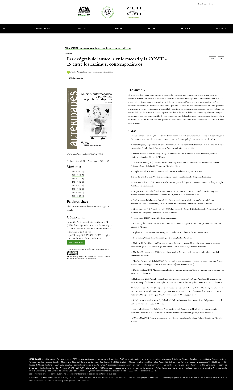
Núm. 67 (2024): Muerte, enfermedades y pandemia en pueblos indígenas (98, 48)
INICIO (5, 29)
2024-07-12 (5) (78, 182)
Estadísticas (222, 29)
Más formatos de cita (76, 242)
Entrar (211, 4)
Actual (151, 29)
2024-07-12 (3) (78, 189)
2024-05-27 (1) (78, 196)
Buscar (118, 29)
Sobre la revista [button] (42, 29)
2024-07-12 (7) (78, 175)
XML (221, 58)
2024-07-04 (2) (78, 192)
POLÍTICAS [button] (83, 29)
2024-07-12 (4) (78, 185)
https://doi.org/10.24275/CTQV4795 (88, 154)
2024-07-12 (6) (78, 178)
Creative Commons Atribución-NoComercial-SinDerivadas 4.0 (88, 257)
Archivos (185, 29)
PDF (212, 58)
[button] (75, 77)
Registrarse (202, 4)
